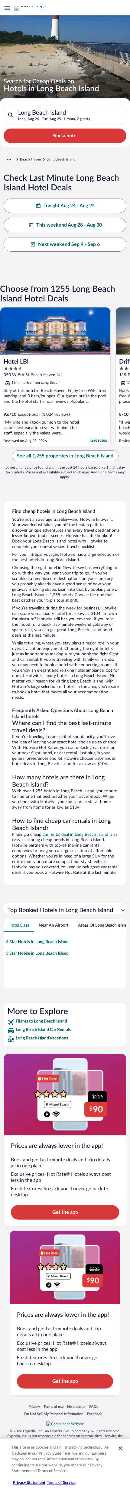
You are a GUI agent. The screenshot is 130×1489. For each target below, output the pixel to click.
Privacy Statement (29, 1483)
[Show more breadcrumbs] (9, 159)
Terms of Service (61, 1483)
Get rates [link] (98, 440)
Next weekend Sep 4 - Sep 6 (69, 244)
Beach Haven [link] (30, 159)
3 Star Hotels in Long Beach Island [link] (37, 953)
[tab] (19, 925)
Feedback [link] (94, 1414)
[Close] (120, 1448)
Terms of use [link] (53, 1406)
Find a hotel (65, 135)
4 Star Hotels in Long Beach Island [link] (37, 942)
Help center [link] (76, 1406)
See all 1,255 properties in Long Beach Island (65, 455)
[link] (65, 1022)
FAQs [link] (93, 1406)
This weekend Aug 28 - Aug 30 (69, 225)
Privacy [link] (34, 1406)
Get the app (65, 1212)
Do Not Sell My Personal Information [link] (53, 1414)
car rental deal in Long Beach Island (75, 834)
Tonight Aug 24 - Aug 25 (69, 205)
